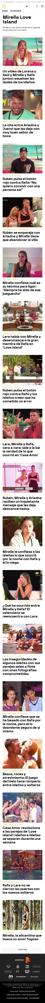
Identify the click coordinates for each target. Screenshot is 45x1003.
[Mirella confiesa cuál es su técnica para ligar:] (22, 262)
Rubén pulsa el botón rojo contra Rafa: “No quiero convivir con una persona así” (21, 184)
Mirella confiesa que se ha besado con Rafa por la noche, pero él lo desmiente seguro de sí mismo (22, 724)
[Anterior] (1, 2)
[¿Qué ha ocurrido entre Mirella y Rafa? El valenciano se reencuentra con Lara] (22, 585)
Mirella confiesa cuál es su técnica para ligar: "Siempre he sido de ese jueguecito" (22, 288)
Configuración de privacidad (17, 998)
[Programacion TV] (32, 6)
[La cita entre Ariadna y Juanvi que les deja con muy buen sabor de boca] (22, 105)
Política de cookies (14, 994)
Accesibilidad (34, 998)
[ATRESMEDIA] (22, 960)
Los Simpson (19, 2)
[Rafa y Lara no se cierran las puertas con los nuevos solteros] (22, 865)
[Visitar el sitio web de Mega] (8, 971)
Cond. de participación (30, 994)
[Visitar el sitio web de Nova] (36, 966)
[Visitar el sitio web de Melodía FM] (11, 976)
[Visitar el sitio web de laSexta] (18, 966)
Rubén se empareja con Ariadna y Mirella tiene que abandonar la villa (21, 236)
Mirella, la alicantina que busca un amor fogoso (22, 937)
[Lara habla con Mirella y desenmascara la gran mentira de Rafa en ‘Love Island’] (22, 316)
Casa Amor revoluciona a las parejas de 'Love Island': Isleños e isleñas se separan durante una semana (22, 835)
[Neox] (11, 6)
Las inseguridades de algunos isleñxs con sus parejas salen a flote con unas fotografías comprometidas (21, 666)
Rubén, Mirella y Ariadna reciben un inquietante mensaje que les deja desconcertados (22, 503)
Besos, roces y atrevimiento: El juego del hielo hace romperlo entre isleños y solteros (22, 779)
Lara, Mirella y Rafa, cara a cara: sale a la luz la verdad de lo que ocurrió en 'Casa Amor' (21, 449)
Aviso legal (14, 991)
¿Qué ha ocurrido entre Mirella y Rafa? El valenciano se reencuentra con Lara (21, 611)
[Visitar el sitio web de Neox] (27, 966)
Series (5, 11)
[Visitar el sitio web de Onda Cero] (27, 971)
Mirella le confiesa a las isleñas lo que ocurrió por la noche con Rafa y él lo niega (21, 557)
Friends (27, 2)
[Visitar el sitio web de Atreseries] (18, 971)
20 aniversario (9, 2)
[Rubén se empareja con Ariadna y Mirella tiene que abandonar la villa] (22, 212)
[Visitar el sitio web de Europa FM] (36, 971)
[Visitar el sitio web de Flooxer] (34, 976)
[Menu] (42, 6)
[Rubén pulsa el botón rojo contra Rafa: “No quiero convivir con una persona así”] (22, 158)
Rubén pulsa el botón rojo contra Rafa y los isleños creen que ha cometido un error (20, 396)
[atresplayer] (37, 6)
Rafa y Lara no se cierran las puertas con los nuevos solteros (21, 889)
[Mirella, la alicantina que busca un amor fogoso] (22, 915)
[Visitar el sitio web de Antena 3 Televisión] (8, 966)
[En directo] (26, 6)
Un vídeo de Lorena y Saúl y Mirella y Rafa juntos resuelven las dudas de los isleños (19, 77)
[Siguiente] (43, 2)
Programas (15, 11)
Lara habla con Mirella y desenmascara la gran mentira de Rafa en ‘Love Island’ (22, 342)
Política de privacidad (27, 991)
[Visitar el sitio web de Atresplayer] (22, 976)
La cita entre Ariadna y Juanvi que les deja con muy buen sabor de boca (21, 130)
